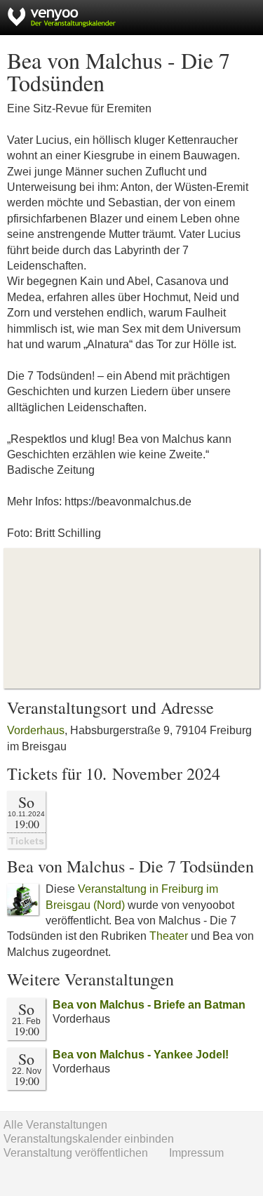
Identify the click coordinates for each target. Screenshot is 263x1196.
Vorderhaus (36, 730)
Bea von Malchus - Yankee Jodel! (141, 1055)
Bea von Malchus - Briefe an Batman (149, 1005)
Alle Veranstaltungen (55, 1125)
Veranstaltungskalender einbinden (89, 1139)
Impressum (196, 1153)
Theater (168, 936)
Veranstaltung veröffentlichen (76, 1153)
